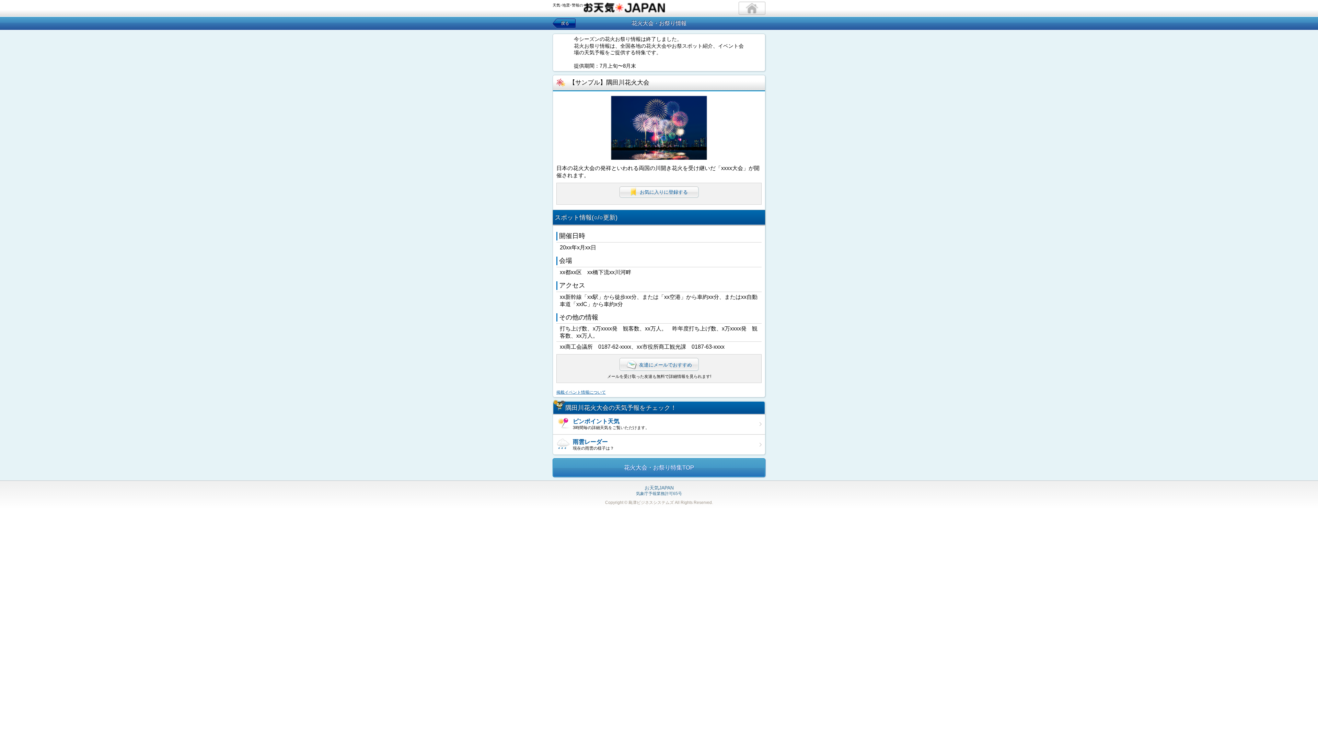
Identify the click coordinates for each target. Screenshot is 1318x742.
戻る (565, 23)
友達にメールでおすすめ (665, 365)
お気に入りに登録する (664, 192)
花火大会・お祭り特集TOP (659, 467)
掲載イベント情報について (581, 392)
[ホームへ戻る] (752, 8)
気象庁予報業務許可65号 (659, 491)
